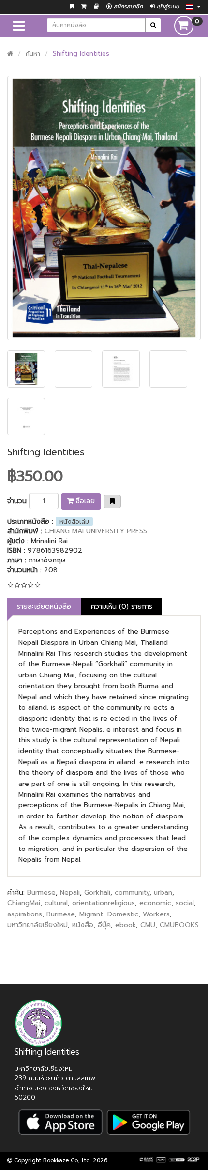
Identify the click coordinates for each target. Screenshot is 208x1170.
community (132, 892)
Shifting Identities (81, 53)
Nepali (70, 892)
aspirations (24, 914)
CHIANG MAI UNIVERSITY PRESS (96, 531)
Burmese (41, 892)
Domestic (122, 914)
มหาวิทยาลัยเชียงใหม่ (37, 925)
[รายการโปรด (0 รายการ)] (72, 6)
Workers (156, 914)
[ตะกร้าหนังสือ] (84, 6)
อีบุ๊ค (104, 925)
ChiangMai (23, 903)
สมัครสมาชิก (127, 6)
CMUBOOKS (179, 925)
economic (155, 903)
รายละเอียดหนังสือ (44, 606)
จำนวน (17, 501)
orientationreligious (103, 903)
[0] (183, 25)
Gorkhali (97, 892)
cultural (56, 903)
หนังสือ (82, 925)
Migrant (91, 914)
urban (163, 892)
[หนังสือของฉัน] (96, 6)
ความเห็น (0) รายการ (121, 606)
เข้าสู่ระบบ (167, 6)
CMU (147, 925)
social (185, 903)
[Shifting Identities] (104, 208)
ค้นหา (33, 53)
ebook (125, 925)
